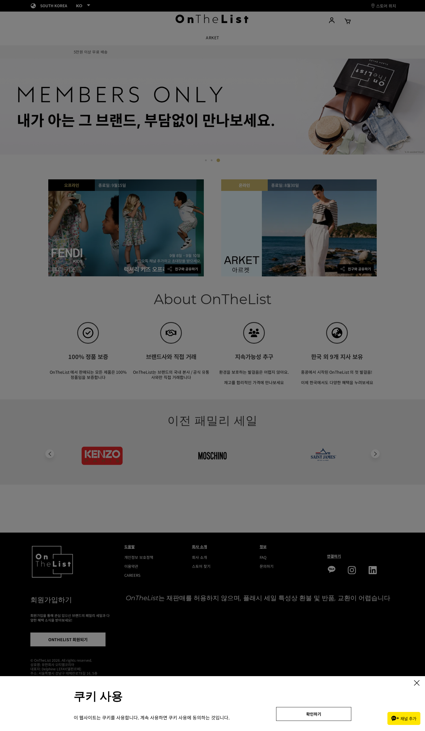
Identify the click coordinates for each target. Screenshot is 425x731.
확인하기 (313, 714)
